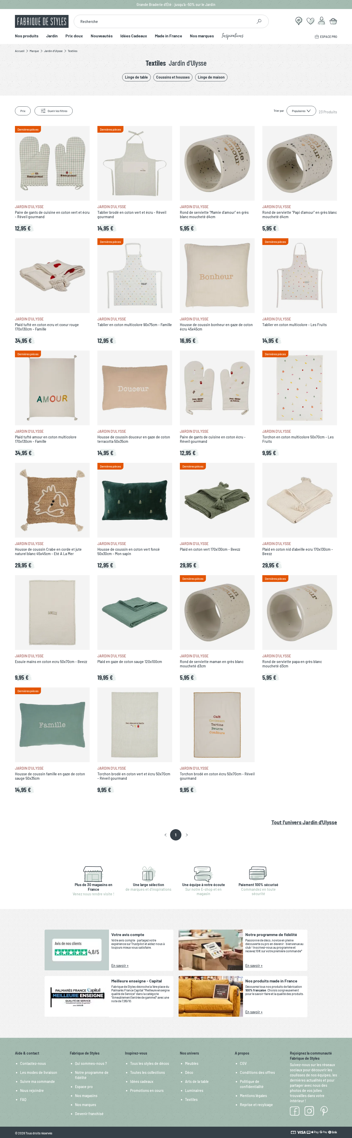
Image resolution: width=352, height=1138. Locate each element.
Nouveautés (102, 36)
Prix (22, 111)
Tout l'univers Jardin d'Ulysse (304, 822)
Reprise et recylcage (256, 1104)
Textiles (191, 1099)
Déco (189, 1072)
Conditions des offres (257, 1072)
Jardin (52, 36)
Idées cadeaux (141, 1081)
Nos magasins (86, 1095)
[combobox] (163, 21)
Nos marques (202, 36)
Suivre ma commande (37, 1081)
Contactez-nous (33, 1063)
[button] (165, 835)
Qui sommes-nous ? (91, 1063)
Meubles (191, 1063)
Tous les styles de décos (149, 1063)
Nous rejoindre (32, 1090)
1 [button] (175, 835)
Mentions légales (253, 1095)
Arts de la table (197, 1081)
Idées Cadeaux (133, 36)
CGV (243, 1063)
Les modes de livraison (38, 1072)
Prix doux (74, 36)
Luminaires (194, 1090)
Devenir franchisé (89, 1113)
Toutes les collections (147, 1072)
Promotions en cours (147, 1090)
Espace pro (84, 1086)
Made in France (168, 36)
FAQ (23, 1099)
